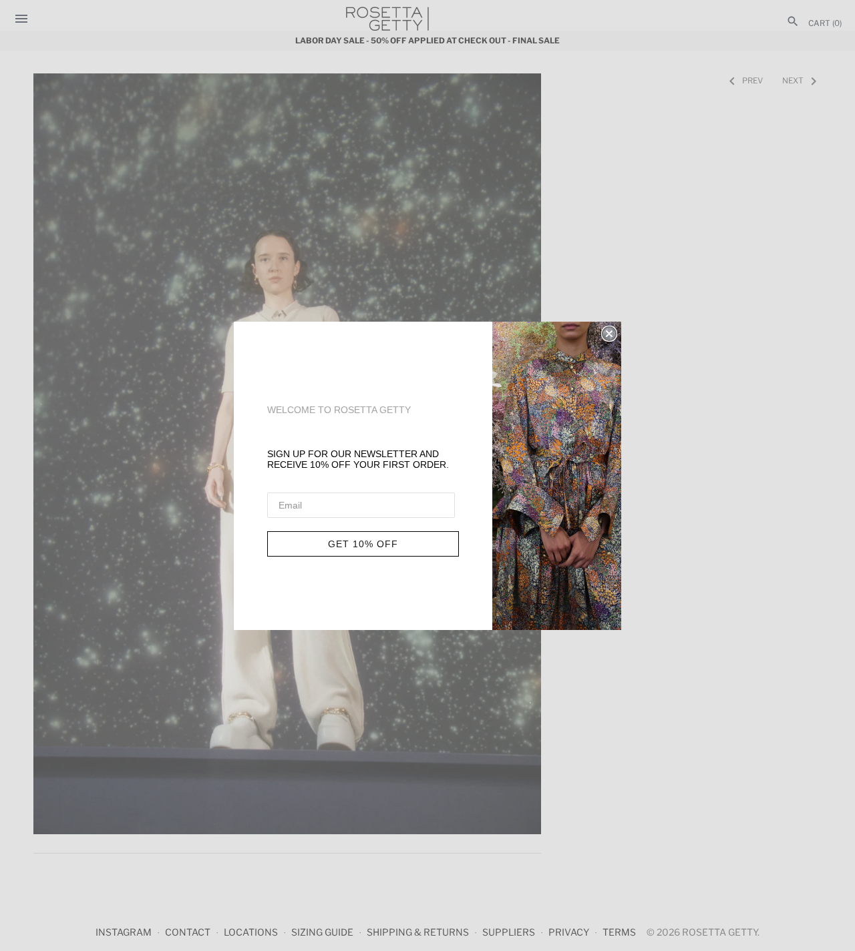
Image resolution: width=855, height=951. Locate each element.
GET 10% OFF (363, 544)
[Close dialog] (609, 333)
